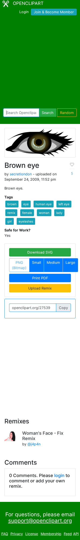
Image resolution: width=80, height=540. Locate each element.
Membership (51, 534)
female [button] (27, 213)
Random (67, 112)
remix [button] (11, 213)
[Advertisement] (40, 63)
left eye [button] (63, 204)
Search (47, 112)
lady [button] (59, 213)
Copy (63, 307)
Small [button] (36, 262)
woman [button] (44, 213)
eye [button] (26, 204)
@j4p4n (34, 444)
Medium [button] (53, 262)
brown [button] (11, 204)
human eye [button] (44, 204)
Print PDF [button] (40, 278)
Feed (68, 534)
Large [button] (70, 262)
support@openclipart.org (40, 520)
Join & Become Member (54, 12)
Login (24, 12)
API (76, 534)
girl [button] (9, 221)
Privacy (16, 534)
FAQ (4, 534)
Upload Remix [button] (40, 288)
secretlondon (21, 174)
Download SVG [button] (40, 252)
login (59, 475)
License (31, 534)
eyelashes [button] (26, 221)
